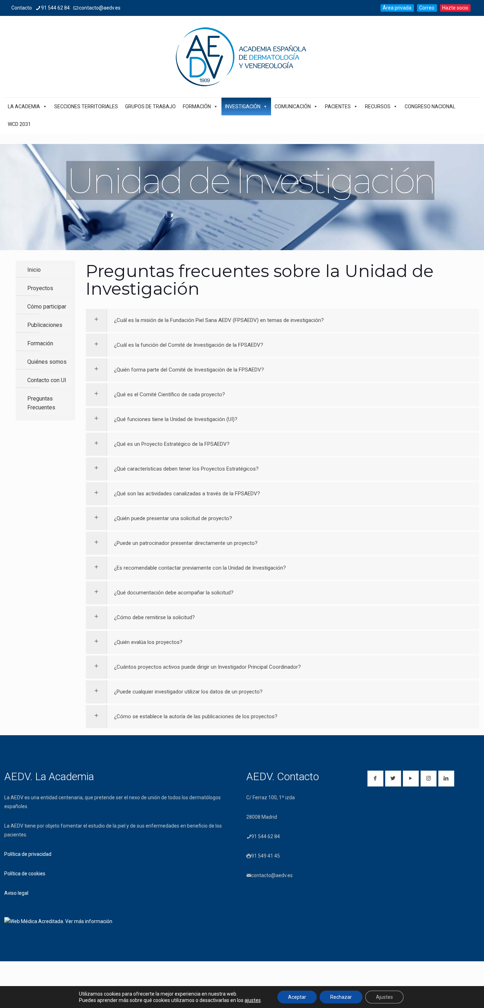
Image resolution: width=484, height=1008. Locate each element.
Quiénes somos (47, 361)
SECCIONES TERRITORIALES (86, 106)
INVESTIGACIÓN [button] (242, 106)
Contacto (21, 8)
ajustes (252, 1000)
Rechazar (341, 997)
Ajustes (384, 997)
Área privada (397, 8)
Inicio (34, 269)
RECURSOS (377, 106)
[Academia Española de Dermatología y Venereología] (242, 56)
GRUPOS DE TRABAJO (150, 106)
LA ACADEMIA (24, 106)
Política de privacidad (27, 854)
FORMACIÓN (197, 106)
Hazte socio (455, 8)
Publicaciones (44, 325)
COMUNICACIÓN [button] (293, 106)
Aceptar (297, 997)
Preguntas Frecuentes (41, 403)
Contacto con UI (46, 380)
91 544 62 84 (55, 8)
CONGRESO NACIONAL (430, 106)
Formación (40, 343)
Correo (426, 8)
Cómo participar (46, 306)
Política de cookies (24, 873)
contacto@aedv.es (99, 8)
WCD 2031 (19, 124)
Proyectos (40, 288)
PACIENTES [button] (338, 106)
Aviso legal (16, 893)
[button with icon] (375, 779)
